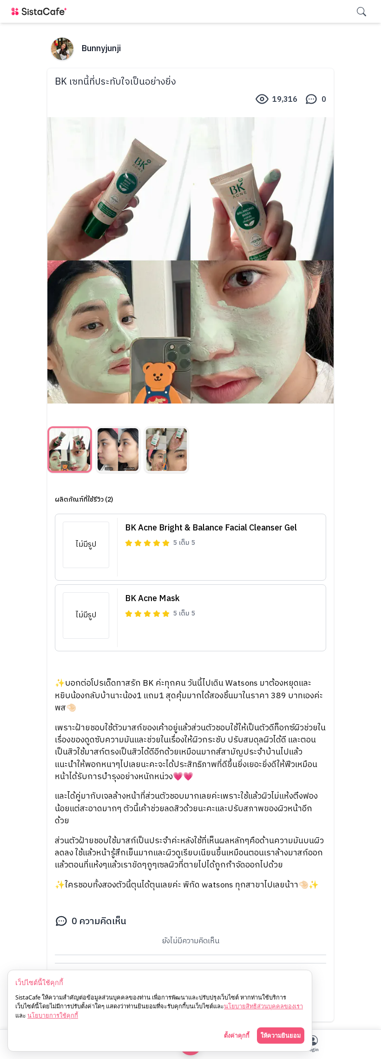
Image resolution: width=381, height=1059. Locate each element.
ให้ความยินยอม (281, 1035)
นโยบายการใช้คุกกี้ (52, 1015)
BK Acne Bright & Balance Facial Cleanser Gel (211, 528)
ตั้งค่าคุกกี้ (237, 1035)
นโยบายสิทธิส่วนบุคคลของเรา (263, 1006)
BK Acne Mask (152, 599)
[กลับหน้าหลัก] (41, 11)
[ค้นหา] (361, 11)
